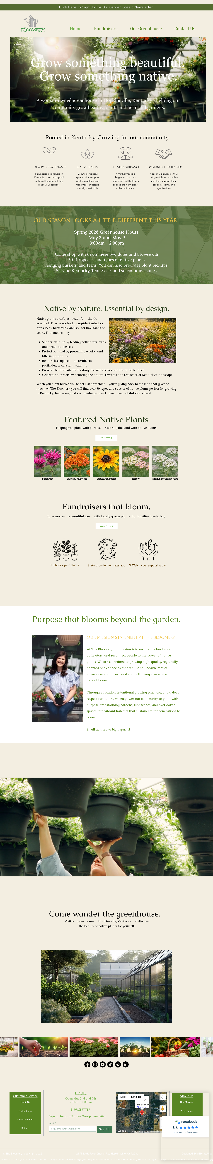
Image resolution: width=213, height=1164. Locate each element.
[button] (106, 7)
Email (52, 1123)
